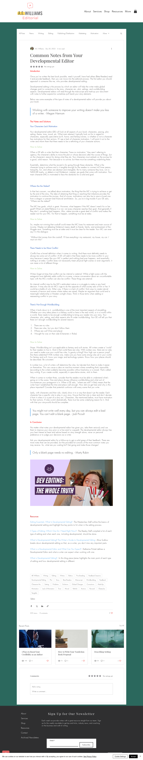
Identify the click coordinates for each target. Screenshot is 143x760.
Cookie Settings (120, 756)
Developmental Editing (39, 580)
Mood (67, 589)
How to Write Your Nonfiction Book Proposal (71, 653)
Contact (24, 732)
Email (52, 740)
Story (57, 580)
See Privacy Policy (89, 756)
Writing (41, 33)
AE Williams (35, 576)
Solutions (65, 584)
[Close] (140, 756)
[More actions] (111, 48)
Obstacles (101, 589)
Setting (47, 584)
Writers (62, 576)
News (31, 33)
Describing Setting (102, 651)
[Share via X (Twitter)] (37, 606)
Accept (133, 756)
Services (24, 718)
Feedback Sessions (95, 576)
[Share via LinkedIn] (42, 606)
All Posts (22, 33)
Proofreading (80, 576)
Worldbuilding (91, 580)
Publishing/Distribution (66, 33)
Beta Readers (67, 580)
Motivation (94, 33)
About (23, 713)
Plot (51, 580)
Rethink (75, 589)
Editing (50, 33)
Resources (25, 728)
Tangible (34, 593)
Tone (59, 589)
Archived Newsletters (26, 737)
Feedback (103, 580)
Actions (83, 589)
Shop (23, 723)
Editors (70, 576)
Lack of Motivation (48, 589)
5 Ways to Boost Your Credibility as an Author (32, 653)
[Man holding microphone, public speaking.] (35, 639)
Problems (56, 584)
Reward (92, 589)
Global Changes (77, 584)
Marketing (82, 33)
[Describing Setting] (108, 639)
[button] (117, 11)
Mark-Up (101, 584)
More (105, 33)
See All (121, 625)
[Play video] (71, 483)
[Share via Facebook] (31, 606)
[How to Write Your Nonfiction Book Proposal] (71, 639)
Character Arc (36, 584)
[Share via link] (48, 606)
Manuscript (79, 580)
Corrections (90, 584)
